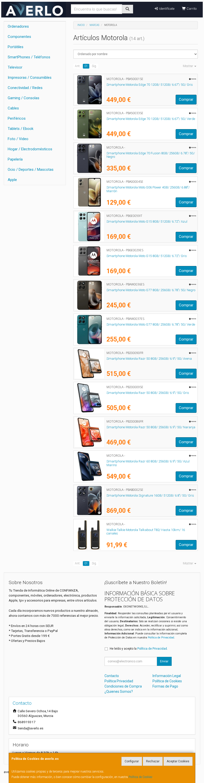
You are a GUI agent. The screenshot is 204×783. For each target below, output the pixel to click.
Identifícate (166, 8)
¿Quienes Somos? (118, 692)
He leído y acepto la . (139, 648)
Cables (13, 108)
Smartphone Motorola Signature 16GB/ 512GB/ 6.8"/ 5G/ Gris (150, 495)
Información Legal (167, 676)
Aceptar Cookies (178, 761)
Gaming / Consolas (23, 98)
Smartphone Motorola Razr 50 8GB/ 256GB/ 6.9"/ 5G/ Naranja (150, 427)
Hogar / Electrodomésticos (30, 149)
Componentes (19, 36)
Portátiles (15, 47)
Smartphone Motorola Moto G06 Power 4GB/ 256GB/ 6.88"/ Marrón (148, 189)
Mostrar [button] (188, 66)
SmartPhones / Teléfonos (29, 57)
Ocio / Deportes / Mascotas (30, 169)
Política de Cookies (141, 777)
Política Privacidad (118, 681)
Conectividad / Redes (25, 88)
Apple (12, 179)
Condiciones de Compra (123, 686)
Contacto (111, 676)
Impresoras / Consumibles (29, 77)
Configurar (132, 761)
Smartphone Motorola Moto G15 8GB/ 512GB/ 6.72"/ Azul (146, 221)
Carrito (191, 8)
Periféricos (17, 118)
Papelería (15, 159)
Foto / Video (18, 139)
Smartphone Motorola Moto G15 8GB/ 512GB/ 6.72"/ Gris (146, 256)
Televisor (15, 67)
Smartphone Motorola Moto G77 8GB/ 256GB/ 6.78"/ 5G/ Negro (150, 290)
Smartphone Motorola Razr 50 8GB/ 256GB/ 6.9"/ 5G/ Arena (149, 358)
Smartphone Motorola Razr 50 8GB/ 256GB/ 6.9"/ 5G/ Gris (147, 393)
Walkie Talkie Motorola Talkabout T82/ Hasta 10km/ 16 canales (145, 531)
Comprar (186, 99)
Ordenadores (18, 26)
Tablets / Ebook (20, 128)
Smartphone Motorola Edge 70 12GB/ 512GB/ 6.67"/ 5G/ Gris (149, 85)
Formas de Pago (165, 686)
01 (86, 66)
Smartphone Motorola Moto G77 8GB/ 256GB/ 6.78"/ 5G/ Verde (150, 324)
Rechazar (152, 761)
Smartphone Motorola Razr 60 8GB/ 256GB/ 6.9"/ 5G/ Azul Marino (148, 463)
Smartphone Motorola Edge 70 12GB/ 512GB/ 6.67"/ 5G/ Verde (150, 119)
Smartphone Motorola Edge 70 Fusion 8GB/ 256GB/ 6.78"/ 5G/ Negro (150, 155)
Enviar (164, 661)
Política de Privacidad (161, 637)
